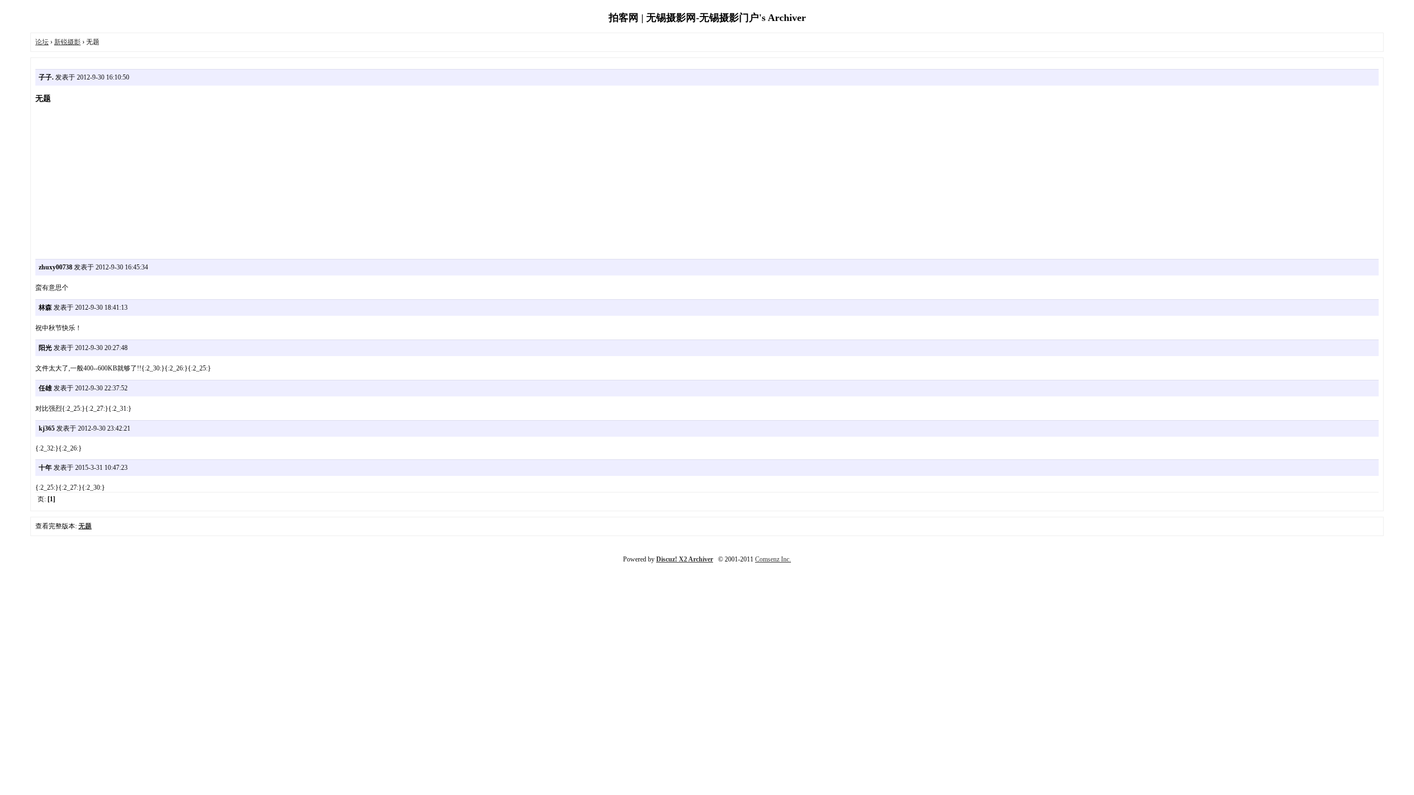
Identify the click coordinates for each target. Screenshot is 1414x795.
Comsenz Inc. (773, 559)
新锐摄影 (67, 42)
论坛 (42, 42)
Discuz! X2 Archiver (684, 559)
